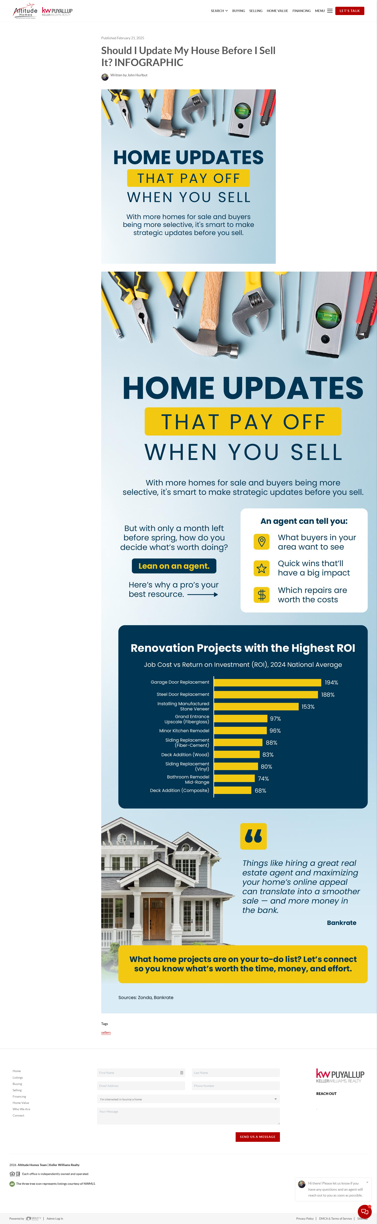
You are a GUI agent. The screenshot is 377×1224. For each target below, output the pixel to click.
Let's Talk (350, 11)
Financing (19, 1096)
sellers (106, 1032)
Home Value (21, 1103)
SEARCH (217, 11)
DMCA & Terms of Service (335, 1218)
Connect (18, 1115)
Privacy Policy (305, 1218)
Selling (17, 1090)
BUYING (238, 11)
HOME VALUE (277, 11)
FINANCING (302, 11)
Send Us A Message (258, 1137)
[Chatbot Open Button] (365, 1212)
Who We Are (21, 1109)
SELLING (255, 11)
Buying (17, 1084)
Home (17, 1071)
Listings (18, 1077)
